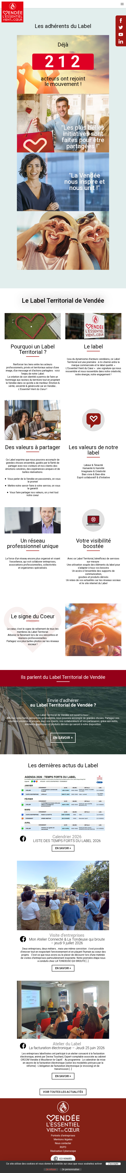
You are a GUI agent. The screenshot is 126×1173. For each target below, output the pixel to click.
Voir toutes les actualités (63, 1091)
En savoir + (63, 848)
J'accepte (113, 1163)
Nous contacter (63, 1143)
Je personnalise (70, 1169)
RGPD (63, 1147)
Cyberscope (69, 1151)
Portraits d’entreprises (63, 1135)
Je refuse (51, 1169)
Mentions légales (63, 1139)
